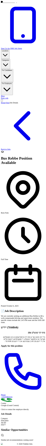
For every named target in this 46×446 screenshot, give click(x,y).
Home (3, 103)
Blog (3, 96)
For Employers (7, 83)
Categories (5, 60)
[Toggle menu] (2, 100)
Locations (5, 51)
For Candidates (7, 70)
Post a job (4, 98)
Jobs (7, 103)
